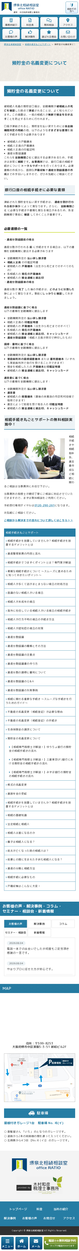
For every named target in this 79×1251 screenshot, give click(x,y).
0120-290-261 (44, 505)
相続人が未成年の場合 (21, 601)
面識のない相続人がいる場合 (25, 593)
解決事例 (10, 1218)
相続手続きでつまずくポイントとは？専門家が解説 (39, 562)
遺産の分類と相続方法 (21, 868)
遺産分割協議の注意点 (21, 654)
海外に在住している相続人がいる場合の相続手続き (39, 610)
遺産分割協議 (15, 637)
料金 (39, 1209)
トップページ (18, 1209)
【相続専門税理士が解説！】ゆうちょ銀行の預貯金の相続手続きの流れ (40, 749)
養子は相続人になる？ (21, 842)
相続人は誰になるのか (21, 833)
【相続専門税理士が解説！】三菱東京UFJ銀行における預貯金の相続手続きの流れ (41, 761)
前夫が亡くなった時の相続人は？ (28, 850)
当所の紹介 (60, 1209)
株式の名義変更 (17, 784)
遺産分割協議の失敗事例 (22, 690)
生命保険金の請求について (24, 729)
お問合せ (49, 1218)
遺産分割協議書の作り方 (22, 663)
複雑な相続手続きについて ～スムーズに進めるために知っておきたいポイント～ (39, 573)
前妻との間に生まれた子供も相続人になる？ (35, 859)
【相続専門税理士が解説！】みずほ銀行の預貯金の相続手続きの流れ (40, 774)
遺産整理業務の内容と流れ (24, 553)
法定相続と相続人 (18, 824)
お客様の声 (29, 1218)
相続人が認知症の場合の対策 (25, 628)
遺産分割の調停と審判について (26, 672)
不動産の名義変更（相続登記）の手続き (32, 720)
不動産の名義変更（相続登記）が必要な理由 (35, 712)
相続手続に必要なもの (21, 877)
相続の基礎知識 (17, 815)
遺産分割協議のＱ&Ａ (20, 681)
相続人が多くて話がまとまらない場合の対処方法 (37, 584)
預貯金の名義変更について (24, 738)
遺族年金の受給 (17, 793)
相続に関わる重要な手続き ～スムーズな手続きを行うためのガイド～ (39, 701)
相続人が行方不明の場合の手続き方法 (30, 619)
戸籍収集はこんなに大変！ (24, 886)
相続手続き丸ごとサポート (22, 532)
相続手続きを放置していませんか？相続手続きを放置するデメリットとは (38, 542)
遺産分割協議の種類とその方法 (26, 646)
